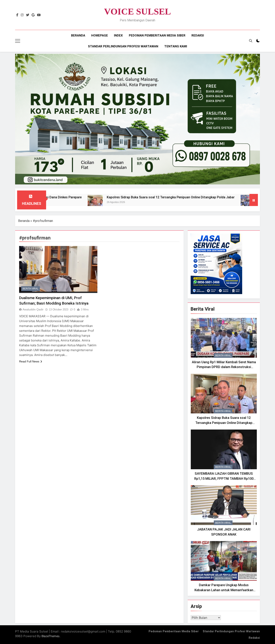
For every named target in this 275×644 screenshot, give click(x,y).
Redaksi (197, 35)
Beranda (78, 35)
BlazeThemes (50, 636)
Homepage (99, 35)
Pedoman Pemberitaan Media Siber (157, 35)
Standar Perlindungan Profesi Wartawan (123, 46)
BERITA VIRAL (30, 288)
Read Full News (29, 361)
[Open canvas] (17, 40)
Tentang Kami (175, 46)
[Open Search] (250, 40)
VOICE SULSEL (137, 11)
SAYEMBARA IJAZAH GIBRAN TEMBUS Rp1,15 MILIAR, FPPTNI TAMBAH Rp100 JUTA (223, 479)
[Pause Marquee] (253, 200)
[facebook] (17, 15)
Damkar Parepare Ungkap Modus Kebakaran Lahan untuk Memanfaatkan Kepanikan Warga (223, 590)
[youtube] (39, 15)
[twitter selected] (27, 15)
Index (118, 35)
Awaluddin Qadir (33, 309)
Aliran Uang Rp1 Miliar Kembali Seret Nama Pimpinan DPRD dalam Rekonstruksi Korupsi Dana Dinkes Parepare (224, 367)
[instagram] (22, 15)
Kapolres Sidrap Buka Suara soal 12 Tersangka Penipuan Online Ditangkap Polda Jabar (143, 197)
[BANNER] (137, 119)
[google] (33, 15)
